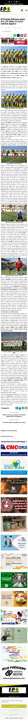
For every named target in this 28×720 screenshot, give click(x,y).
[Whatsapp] (19, 2)
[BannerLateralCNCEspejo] (14, 448)
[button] (22, 10)
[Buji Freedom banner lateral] (14, 672)
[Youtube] (16, 2)
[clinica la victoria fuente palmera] (14, 635)
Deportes (7, 31)
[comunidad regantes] (14, 467)
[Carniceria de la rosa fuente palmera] (14, 505)
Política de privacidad (13, 718)
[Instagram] (14, 2)
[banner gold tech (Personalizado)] (14, 617)
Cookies (6, 718)
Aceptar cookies (14, 706)
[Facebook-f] (9, 2)
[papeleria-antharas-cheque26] (14, 654)
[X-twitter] (11, 2)
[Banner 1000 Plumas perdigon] (14, 524)
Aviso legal (21, 718)
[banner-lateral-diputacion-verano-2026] (14, 486)
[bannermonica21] (14, 542)
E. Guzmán (9, 27)
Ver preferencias (14, 714)
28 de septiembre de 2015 (17, 27)
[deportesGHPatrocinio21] (14, 41)
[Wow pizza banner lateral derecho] (14, 598)
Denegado (14, 710)
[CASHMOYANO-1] (14, 580)
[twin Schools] (14, 561)
